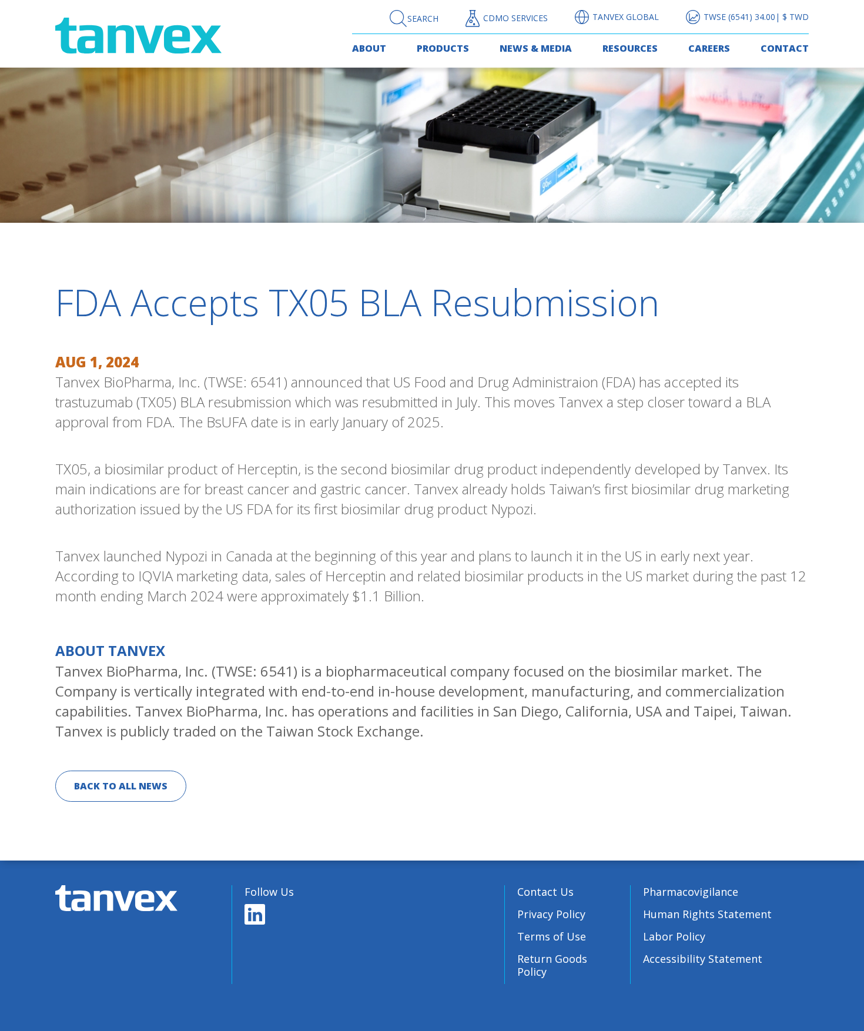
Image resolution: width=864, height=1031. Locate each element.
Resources (630, 48)
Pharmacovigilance (690, 891)
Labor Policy (674, 936)
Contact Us (545, 891)
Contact (785, 48)
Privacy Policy (551, 914)
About (369, 48)
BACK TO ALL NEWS (121, 785)
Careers (709, 48)
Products (443, 48)
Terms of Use (551, 936)
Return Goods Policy (552, 965)
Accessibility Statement (702, 958)
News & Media (536, 48)
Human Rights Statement (707, 914)
